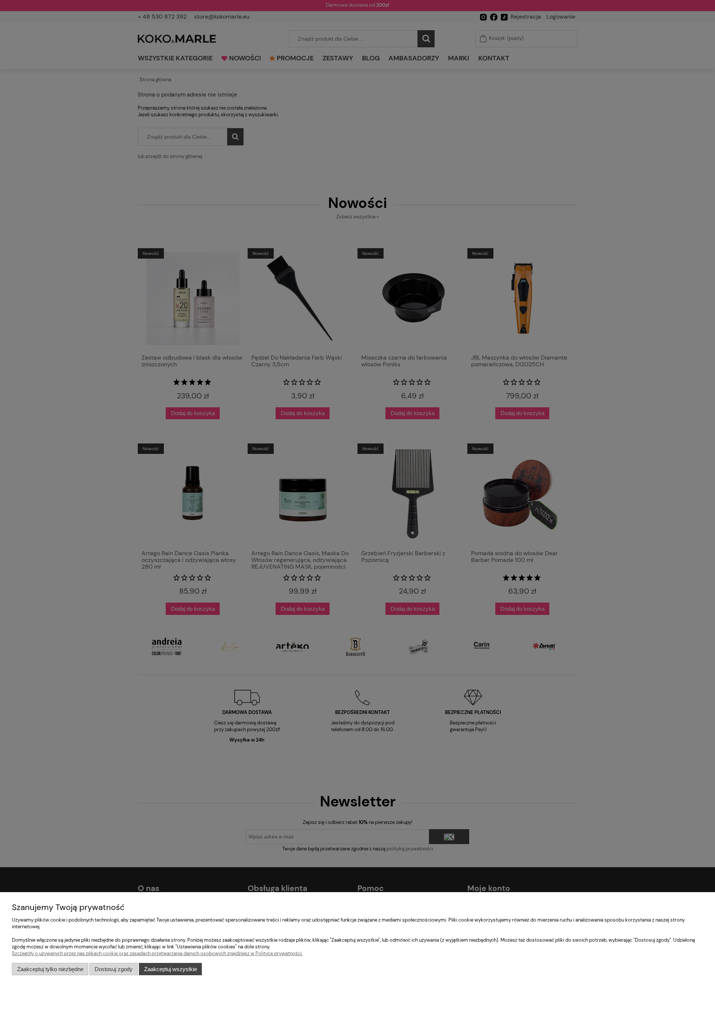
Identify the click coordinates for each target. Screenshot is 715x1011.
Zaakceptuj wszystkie (170, 969)
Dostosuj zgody (114, 969)
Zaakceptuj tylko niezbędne (50, 969)
